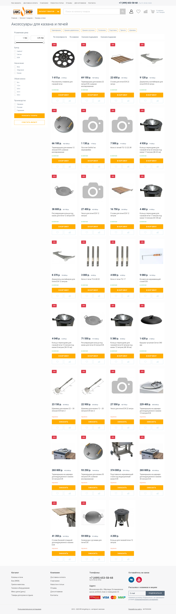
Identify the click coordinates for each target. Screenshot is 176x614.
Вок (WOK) (15, 581)
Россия (19, 107)
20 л (18, 88)
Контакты (92, 3)
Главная (14, 18)
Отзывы (69, 3)
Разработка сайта (135, 609)
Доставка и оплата (30, 3)
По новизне (74, 37)
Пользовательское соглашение (29, 609)
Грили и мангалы (18, 584)
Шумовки (132, 30)
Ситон (19, 54)
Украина (20, 104)
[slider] (15, 43)
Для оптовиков (80, 3)
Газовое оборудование (20, 588)
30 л (18, 95)
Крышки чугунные (88, 30)
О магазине (44, 3)
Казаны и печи (40, 18)
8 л (18, 82)
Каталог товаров (26, 18)
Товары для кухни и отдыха (22, 595)
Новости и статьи (57, 3)
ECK (18, 57)
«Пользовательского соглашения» (146, 599)
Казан (19, 73)
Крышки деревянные (71, 30)
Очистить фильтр (29, 122)
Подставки (113, 30)
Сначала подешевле (90, 37)
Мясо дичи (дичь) (18, 592)
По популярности (60, 37)
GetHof (19, 51)
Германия (20, 110)
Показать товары (29, 115)
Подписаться (155, 593)
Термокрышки (56, 30)
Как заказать (16, 3)
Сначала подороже (108, 37)
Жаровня (20, 70)
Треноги (123, 30)
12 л (18, 85)
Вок (18, 67)
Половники (102, 30)
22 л (18, 92)
